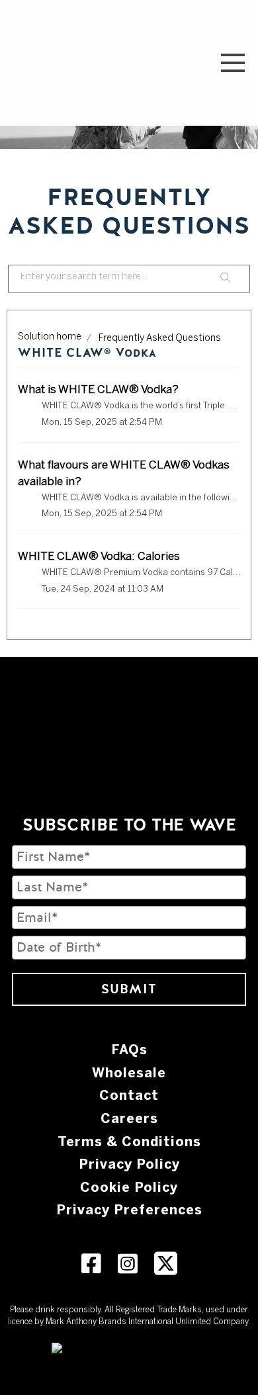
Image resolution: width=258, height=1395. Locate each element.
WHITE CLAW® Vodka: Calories (99, 556)
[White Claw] (32, 63)
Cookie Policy (129, 1187)
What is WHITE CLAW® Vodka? (98, 389)
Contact (129, 1095)
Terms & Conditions (129, 1141)
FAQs (129, 1050)
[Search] (225, 278)
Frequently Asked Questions (160, 338)
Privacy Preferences (129, 1210)
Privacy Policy (129, 1164)
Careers (129, 1118)
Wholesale (129, 1073)
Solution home (49, 337)
